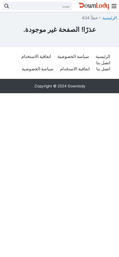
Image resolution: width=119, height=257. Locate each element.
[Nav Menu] (114, 6)
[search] (6, 6)
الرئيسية (109, 17)
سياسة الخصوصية (73, 56)
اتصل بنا (103, 62)
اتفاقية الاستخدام (36, 56)
